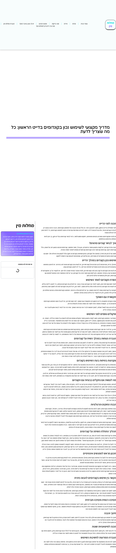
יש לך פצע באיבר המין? (26, 24)
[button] (3, 264)
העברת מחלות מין (8, 24)
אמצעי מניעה (43, 24)
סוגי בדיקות (55, 24)
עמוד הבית (84, 24)
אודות (74, 24)
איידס (65, 24)
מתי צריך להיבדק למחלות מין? (45, 26)
